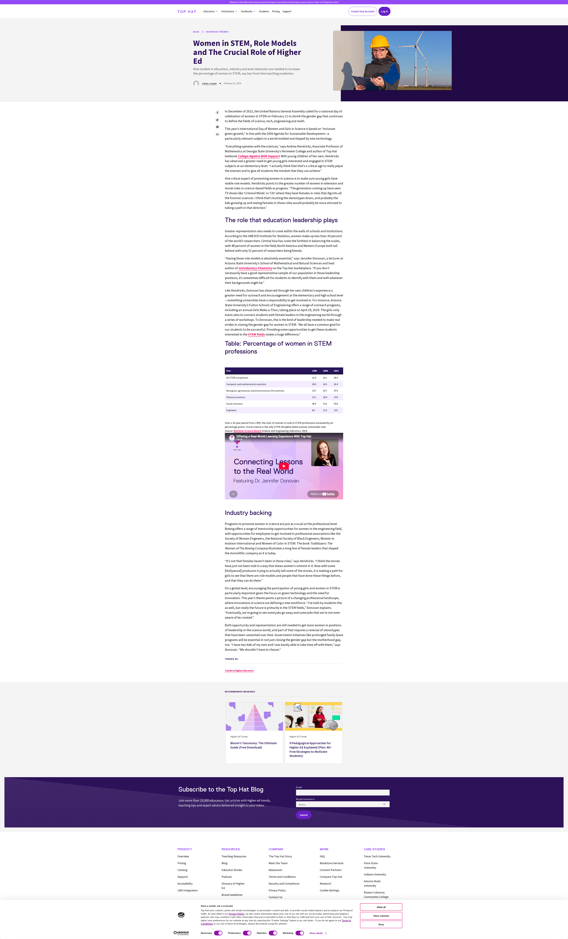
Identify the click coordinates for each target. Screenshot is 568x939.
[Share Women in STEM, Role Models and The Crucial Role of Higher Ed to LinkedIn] (217, 134)
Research (325, 883)
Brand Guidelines (232, 895)
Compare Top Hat (331, 877)
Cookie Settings (329, 890)
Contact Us (275, 897)
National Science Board (247, 431)
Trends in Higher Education (239, 670)
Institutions (227, 11)
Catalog (182, 870)
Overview (183, 856)
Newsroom (275, 870)
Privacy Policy (277, 890)
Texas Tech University (377, 856)
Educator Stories (232, 870)
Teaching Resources (234, 856)
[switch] (247, 933)
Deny (381, 924)
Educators (209, 11)
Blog (224, 863)
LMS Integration (188, 890)
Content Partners (330, 870)
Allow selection (381, 915)
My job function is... (306, 799)
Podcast (227, 877)
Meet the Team (278, 863)
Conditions (282, 877)
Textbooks (246, 11)
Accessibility (185, 883)
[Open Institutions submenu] (236, 11)
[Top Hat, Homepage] (187, 11)
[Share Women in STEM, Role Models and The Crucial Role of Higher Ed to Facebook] (217, 112)
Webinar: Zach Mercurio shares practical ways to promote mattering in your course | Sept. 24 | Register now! (284, 2)
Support (287, 11)
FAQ (322, 856)
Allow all (381, 907)
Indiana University (375, 874)
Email (299, 787)
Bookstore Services (331, 863)
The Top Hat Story (280, 856)
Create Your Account (363, 11)
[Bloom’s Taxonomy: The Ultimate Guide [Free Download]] (254, 733)
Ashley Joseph (209, 83)
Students (264, 11)
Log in (384, 11)
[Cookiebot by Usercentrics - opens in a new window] (181, 933)
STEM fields (256, 334)
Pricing (276, 11)
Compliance (284, 883)
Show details (316, 933)
